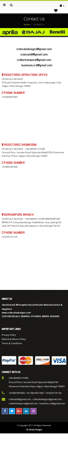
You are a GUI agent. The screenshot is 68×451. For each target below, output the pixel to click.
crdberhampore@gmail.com (23, 403)
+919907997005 (17, 393)
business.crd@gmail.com (36, 65)
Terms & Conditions (12, 343)
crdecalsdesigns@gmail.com (47, 399)
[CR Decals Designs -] (34, 5)
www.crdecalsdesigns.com (16, 312)
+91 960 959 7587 (35, 393)
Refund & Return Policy (14, 339)
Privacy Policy (9, 334)
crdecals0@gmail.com (20, 399)
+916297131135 (53, 393)
